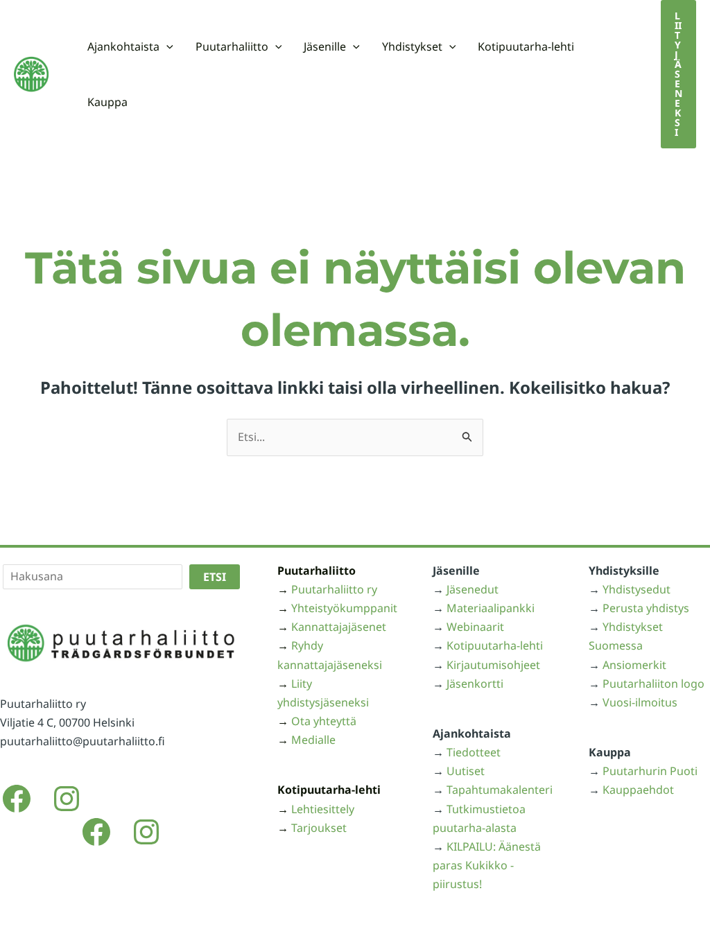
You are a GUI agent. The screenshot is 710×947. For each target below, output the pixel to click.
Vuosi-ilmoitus (640, 702)
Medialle (313, 739)
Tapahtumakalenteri (500, 789)
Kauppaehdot (638, 789)
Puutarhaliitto (232, 46)
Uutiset (466, 771)
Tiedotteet (474, 752)
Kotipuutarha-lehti (526, 46)
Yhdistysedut (636, 589)
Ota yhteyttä (323, 721)
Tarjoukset (319, 827)
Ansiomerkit (634, 664)
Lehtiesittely (322, 809)
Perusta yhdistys (646, 608)
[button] (166, 46)
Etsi (214, 576)
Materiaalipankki (491, 608)
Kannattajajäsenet (338, 626)
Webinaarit (475, 626)
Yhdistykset (412, 46)
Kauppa (107, 102)
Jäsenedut (473, 589)
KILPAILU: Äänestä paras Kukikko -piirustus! (487, 865)
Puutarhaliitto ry (334, 589)
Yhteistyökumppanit (344, 608)
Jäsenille (325, 46)
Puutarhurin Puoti (650, 771)
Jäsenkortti (475, 683)
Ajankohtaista (123, 46)
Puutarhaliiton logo (653, 683)
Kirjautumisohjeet (493, 664)
